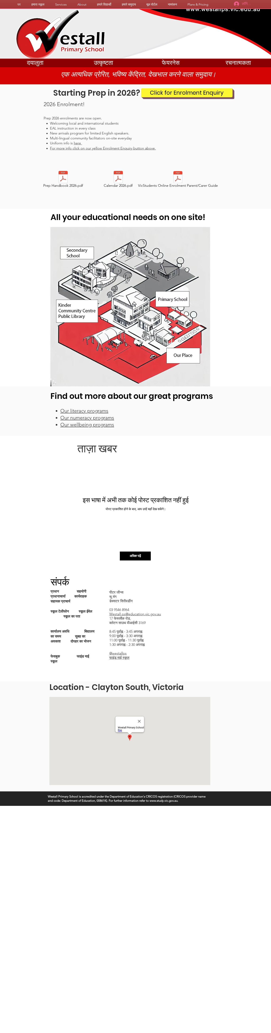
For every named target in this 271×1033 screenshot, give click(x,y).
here (78, 143)
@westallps (118, 653)
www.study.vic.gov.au (164, 800)
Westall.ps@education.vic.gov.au (135, 614)
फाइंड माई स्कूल (119, 658)
